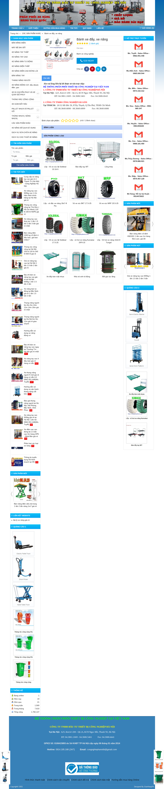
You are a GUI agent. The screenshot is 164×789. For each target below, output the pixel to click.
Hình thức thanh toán (35, 780)
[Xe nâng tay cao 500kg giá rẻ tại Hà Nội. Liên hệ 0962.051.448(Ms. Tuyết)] (17, 419)
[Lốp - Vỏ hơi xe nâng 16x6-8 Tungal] (108, 225)
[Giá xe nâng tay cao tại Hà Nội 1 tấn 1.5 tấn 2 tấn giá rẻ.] (17, 265)
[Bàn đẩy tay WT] (82, 152)
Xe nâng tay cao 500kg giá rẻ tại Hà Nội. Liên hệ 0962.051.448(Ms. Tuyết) (31, 419)
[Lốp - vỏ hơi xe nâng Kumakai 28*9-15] (82, 225)
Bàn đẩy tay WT (81, 167)
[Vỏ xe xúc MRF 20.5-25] (108, 188)
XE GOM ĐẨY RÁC (19, 104)
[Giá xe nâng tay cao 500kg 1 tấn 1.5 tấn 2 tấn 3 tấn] (139, 261)
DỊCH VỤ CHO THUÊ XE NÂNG (24, 137)
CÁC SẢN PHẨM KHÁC (21, 123)
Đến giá (29, 156)
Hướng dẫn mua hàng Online (125, 780)
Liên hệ (100, 28)
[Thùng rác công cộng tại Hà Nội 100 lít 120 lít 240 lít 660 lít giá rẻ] (17, 251)
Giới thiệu (33, 28)
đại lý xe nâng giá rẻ (21, 520)
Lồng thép (109, 167)
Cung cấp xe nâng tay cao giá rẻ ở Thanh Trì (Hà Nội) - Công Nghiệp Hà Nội (31, 181)
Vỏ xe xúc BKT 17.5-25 (82, 203)
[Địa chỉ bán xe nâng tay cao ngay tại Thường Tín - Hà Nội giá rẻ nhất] (17, 349)
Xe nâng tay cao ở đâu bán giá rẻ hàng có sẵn (31, 361)
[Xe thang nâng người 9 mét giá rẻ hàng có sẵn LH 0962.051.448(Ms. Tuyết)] (17, 377)
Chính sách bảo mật (100, 780)
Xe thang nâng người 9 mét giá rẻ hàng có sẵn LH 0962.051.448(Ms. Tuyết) (31, 377)
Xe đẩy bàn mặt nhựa (55, 277)
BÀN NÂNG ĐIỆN (19, 43)
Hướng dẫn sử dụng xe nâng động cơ (30, 333)
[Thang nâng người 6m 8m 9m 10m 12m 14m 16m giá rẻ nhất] (17, 307)
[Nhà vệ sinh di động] (82, 262)
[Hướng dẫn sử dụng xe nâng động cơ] (17, 335)
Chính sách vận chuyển (58, 780)
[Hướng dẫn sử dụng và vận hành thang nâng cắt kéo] (17, 391)
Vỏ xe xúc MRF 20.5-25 (108, 203)
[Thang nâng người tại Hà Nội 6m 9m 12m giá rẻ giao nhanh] (17, 321)
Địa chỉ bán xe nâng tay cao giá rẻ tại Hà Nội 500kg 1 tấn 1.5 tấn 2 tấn (30, 279)
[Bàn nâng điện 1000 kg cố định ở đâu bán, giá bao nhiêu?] (17, 237)
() (148, 28)
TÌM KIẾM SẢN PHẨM (25, 165)
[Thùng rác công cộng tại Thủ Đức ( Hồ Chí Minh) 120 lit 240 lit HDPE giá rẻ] (17, 209)
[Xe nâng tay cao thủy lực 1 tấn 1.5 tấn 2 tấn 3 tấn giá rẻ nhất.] (17, 223)
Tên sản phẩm (17, 148)
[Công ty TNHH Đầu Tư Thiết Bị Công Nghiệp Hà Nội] (23, 568)
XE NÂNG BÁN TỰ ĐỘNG (22, 61)
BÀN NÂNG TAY (18, 76)
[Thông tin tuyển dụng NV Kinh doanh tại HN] (17, 462)
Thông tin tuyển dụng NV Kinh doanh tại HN (30, 459)
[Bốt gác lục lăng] (108, 262)
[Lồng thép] (108, 152)
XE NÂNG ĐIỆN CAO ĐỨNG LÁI (25, 71)
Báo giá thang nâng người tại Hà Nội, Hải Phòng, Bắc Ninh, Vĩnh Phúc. (31, 405)
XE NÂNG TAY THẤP (20, 52)
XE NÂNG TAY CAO (20, 57)
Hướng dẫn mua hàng (54, 28)
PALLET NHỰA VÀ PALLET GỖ (23, 110)
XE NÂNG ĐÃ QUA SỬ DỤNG (24, 128)
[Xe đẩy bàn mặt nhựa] (55, 262)
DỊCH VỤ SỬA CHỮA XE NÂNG (24, 132)
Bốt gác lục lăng (108, 277)
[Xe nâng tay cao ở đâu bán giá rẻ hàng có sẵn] (17, 363)
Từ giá (14, 156)
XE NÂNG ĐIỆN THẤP (21, 66)
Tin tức (74, 28)
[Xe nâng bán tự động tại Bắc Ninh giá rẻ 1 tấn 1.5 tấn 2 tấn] (17, 293)
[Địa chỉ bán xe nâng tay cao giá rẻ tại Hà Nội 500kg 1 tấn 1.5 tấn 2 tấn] (17, 279)
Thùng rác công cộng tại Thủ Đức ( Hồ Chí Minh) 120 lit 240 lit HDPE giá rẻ (31, 209)
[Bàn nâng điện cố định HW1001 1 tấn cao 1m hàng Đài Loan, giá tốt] (139, 219)
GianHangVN (149, 787)
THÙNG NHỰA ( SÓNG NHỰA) (21, 117)
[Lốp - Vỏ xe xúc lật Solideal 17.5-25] (55, 225)
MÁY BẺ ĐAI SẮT (19, 47)
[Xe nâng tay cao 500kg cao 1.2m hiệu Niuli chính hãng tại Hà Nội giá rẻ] (17, 195)
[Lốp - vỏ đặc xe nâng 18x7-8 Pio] (55, 188)
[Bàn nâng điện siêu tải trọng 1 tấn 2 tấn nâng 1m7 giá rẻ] (25, 489)
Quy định (87, 28)
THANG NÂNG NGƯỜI (21, 80)
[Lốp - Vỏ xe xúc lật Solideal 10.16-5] (55, 152)
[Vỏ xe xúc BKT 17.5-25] (82, 188)
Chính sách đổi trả (80, 780)
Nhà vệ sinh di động (82, 277)
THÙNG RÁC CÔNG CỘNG (23, 99)
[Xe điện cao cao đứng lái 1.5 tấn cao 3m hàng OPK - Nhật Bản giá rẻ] (17, 434)
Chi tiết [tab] (46, 78)
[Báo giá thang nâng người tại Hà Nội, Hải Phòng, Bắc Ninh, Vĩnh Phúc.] (17, 405)
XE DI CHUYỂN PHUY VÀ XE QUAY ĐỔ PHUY (23, 93)
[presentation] (11, 494)
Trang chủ (17, 28)
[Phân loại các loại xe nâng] (17, 448)
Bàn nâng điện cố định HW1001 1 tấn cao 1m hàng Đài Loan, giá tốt (138, 236)
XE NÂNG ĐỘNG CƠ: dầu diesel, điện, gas (25, 86)
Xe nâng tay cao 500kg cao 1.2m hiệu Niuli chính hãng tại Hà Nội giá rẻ (30, 195)
